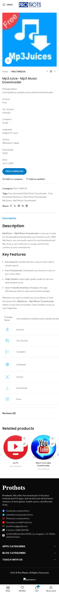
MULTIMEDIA (18, 71)
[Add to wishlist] (24, 438)
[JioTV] (15, 447)
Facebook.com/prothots (18, 510)
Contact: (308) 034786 (17, 530)
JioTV (15, 463)
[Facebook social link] (11, 206)
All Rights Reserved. (33, 572)
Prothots (13, 487)
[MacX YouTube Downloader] (43, 447)
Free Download (14, 171)
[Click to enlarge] (8, 60)
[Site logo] (30, 4)
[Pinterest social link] (19, 206)
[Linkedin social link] (23, 206)
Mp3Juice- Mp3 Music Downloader (19, 200)
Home (5, 71)
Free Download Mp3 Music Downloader (27, 193)
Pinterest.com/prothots (18, 518)
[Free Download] (24, 444)
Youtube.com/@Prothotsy (19, 522)
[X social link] (15, 206)
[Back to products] (51, 71)
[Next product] (55, 71)
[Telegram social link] (27, 206)
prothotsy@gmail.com (17, 526)
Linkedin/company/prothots (19, 514)
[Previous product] (47, 71)
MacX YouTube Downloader (43, 464)
